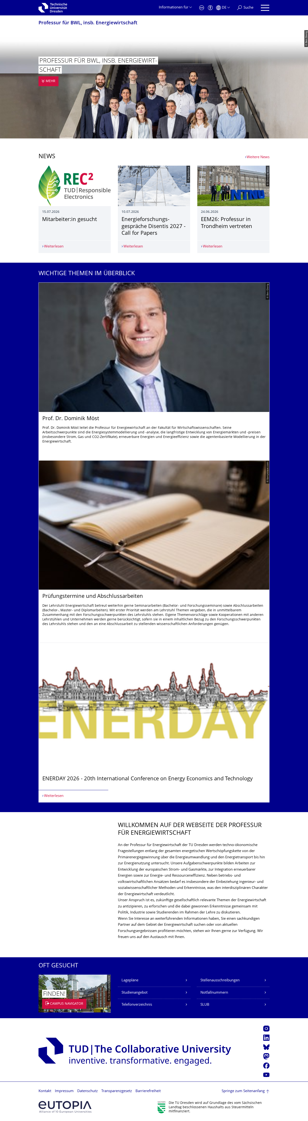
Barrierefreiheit (148, 1091)
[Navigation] (265, 8)
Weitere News (258, 157)
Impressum (64, 1091)
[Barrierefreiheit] (210, 8)
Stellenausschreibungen (220, 980)
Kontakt (44, 1091)
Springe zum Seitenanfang (243, 1091)
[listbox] (154, 542)
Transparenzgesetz (116, 1091)
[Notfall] (201, 8)
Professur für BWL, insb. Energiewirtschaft (87, 23)
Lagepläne (130, 980)
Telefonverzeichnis (137, 1005)
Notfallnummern (214, 993)
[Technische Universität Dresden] (52, 7)
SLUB (204, 1005)
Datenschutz (87, 1091)
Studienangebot (135, 993)
